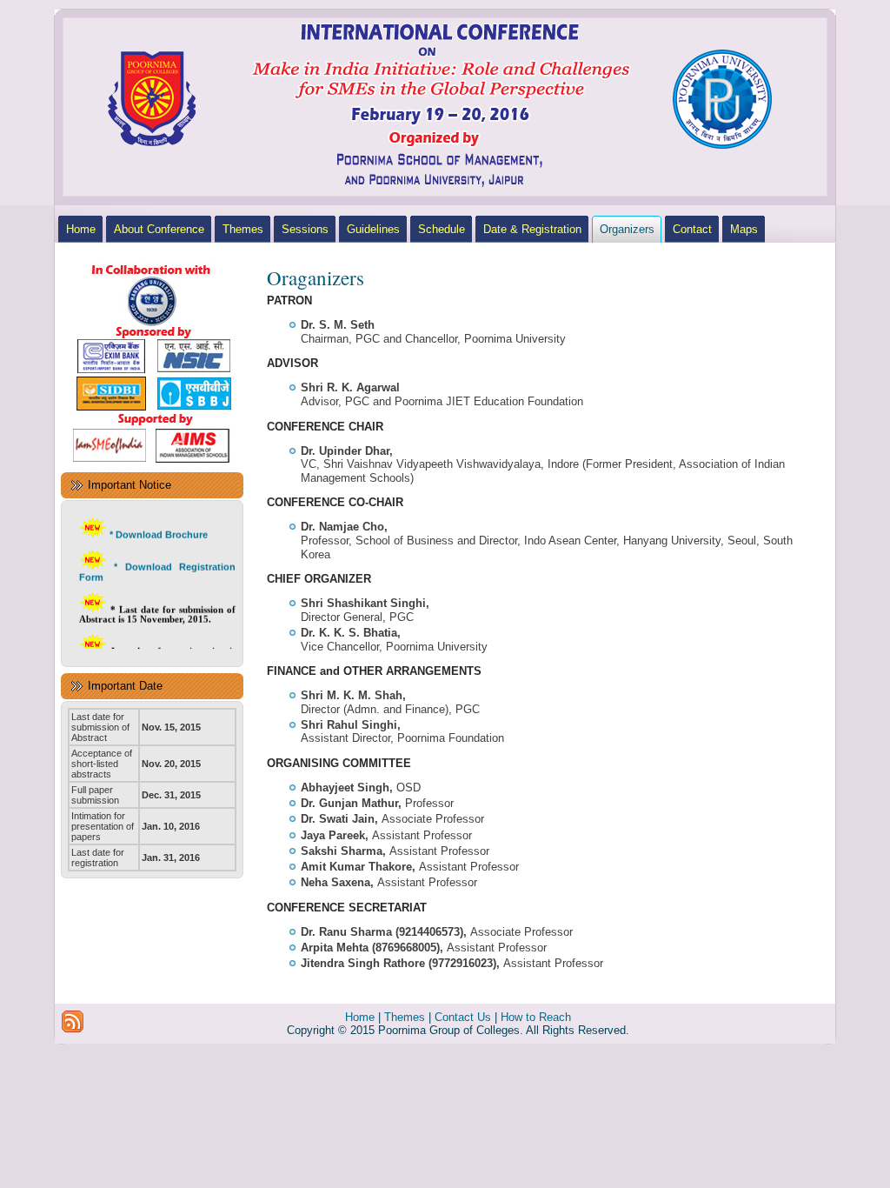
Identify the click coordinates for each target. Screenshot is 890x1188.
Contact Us (463, 1017)
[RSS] (72, 1021)
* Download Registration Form (157, 566)
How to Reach (536, 1017)
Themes (404, 1017)
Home (360, 1017)
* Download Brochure (159, 529)
